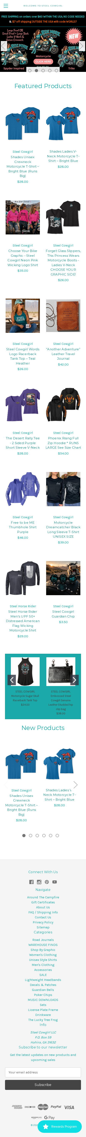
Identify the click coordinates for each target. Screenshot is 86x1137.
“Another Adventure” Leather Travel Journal (63, 354)
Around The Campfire (43, 897)
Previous (4, 46)
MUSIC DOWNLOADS (43, 1000)
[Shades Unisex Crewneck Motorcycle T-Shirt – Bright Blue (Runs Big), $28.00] (23, 123)
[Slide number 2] (43, 51)
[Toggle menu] (5, 5)
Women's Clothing (43, 955)
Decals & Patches (43, 985)
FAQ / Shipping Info (43, 912)
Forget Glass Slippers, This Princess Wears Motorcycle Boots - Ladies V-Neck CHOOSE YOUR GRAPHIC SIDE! (63, 262)
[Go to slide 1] (12, 680)
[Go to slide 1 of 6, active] (23, 835)
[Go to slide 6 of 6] (57, 835)
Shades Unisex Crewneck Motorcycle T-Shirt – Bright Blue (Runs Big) (22, 166)
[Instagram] (39, 882)
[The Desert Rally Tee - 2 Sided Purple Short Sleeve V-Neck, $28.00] (23, 404)
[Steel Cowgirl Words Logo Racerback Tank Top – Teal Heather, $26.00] (23, 315)
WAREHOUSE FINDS (43, 945)
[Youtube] (54, 882)
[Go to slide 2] (74, 680)
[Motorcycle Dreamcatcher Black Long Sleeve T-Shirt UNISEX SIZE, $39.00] (63, 489)
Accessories (43, 970)
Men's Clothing (43, 965)
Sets (43, 1005)
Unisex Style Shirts (43, 960)
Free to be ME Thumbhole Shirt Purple (23, 527)
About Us (43, 907)
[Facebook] (31, 882)
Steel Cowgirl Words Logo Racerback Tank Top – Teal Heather (22, 356)
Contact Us (43, 917)
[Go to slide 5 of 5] (56, 70)
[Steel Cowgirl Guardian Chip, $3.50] (63, 578)
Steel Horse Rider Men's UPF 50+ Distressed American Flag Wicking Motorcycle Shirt (23, 621)
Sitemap (43, 927)
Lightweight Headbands (43, 980)
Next (82, 46)
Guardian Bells (43, 990)
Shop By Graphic (43, 950)
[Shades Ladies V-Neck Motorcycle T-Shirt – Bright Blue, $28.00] (63, 123)
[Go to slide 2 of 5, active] (36, 70)
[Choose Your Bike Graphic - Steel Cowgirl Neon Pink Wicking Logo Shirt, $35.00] (23, 217)
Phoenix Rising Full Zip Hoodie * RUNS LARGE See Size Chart (63, 443)
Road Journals (43, 940)
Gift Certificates (43, 902)
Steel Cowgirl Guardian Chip (63, 614)
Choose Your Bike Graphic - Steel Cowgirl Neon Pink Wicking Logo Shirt (23, 258)
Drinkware (43, 1015)
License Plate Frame (43, 1010)
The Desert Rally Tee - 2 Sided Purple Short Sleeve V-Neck (23, 443)
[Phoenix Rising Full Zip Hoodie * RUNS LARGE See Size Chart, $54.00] (63, 404)
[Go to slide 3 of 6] (37, 835)
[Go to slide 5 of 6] (50, 835)
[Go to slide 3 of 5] (43, 70)
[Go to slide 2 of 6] (30, 835)
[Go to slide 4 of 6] (44, 835)
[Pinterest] (47, 882)
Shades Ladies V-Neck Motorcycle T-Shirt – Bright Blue (63, 156)
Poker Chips (43, 995)
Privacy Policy (43, 922)
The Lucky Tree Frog (43, 1020)
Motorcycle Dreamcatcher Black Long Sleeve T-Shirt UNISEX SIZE (63, 530)
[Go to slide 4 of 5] (49, 70)
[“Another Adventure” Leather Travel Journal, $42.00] (63, 315)
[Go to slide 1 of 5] (29, 70)
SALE (43, 975)
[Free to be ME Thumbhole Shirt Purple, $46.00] (23, 489)
